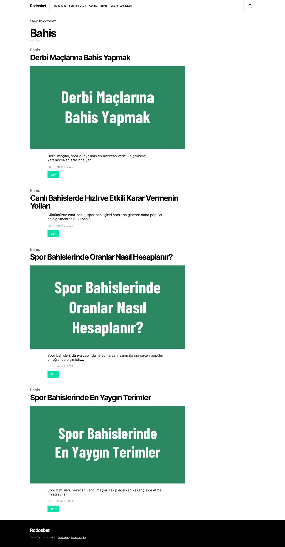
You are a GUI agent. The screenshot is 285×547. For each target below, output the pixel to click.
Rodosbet (38, 5)
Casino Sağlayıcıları (122, 5)
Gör (53, 174)
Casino (93, 5)
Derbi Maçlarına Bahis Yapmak (80, 57)
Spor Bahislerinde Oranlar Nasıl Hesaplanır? (101, 257)
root (50, 166)
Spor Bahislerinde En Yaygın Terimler (90, 397)
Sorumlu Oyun (77, 5)
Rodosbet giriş (78, 537)
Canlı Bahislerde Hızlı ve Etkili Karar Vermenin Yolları (104, 201)
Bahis (103, 5)
